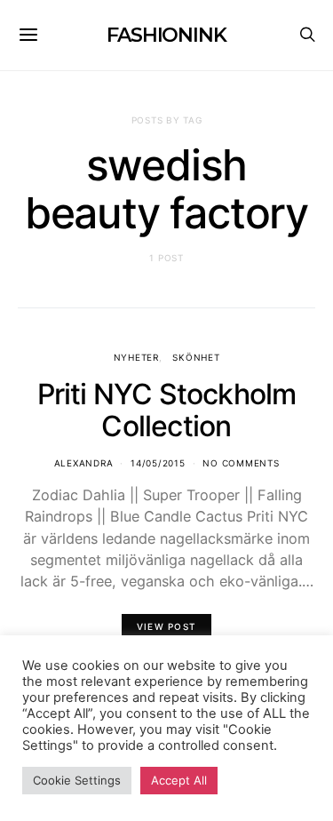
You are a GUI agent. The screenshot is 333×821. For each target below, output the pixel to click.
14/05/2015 (158, 463)
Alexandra (84, 463)
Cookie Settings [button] (77, 780)
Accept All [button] (179, 780)
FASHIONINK (166, 35)
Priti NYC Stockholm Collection (167, 410)
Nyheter (136, 357)
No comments (240, 463)
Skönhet (195, 357)
